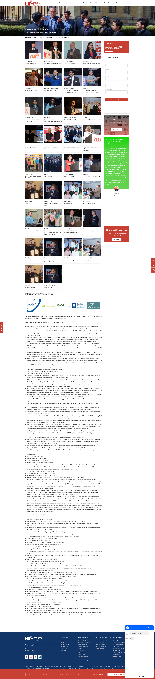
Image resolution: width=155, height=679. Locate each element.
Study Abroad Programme (101, 600)
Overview (63, 596)
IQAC (57, 622)
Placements (62, 3)
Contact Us (90, 622)
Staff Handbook (116, 610)
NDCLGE (96, 622)
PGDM (62, 598)
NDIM (131, 627)
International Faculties (101, 598)
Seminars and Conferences (84, 614)
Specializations (64, 604)
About (44, 3)
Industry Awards (81, 610)
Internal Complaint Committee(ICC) (67, 622)
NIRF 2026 (71, 624)
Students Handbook (117, 612)
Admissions (98, 3)
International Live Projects (101, 596)
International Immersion (85, 3)
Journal (65, 624)
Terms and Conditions (92, 624)
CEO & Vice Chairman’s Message (120, 600)
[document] (77, 657)
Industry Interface (71, 3)
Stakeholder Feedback (56, 624)
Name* (107, 19)
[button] (45, 2)
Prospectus (1, 327)
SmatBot (141, 676)
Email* (107, 25)
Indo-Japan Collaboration (101, 602)
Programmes (52, 3)
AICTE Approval (116, 606)
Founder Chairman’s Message (119, 598)
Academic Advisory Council (119, 604)
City (106, 38)
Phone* (107, 32)
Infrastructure (116, 602)
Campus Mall (117, 622)
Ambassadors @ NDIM (100, 604)
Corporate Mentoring (83, 602)
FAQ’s (112, 624)
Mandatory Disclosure (104, 624)
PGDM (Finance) (64, 602)
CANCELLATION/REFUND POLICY (42, 624)
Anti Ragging (124, 622)
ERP (76, 624)
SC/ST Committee (81, 622)
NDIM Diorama (29, 624)
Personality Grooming (83, 616)
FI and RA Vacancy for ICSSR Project (120, 608)
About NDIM (116, 596)
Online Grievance (30, 622)
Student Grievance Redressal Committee (44, 622)
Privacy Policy (82, 624)
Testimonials (63, 606)
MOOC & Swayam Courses (106, 622)
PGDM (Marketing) (65, 600)
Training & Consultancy (83, 612)
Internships (80, 604)
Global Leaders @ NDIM (83, 600)
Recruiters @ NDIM (82, 596)
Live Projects (81, 606)
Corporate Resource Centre (84, 598)
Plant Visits (80, 608)
